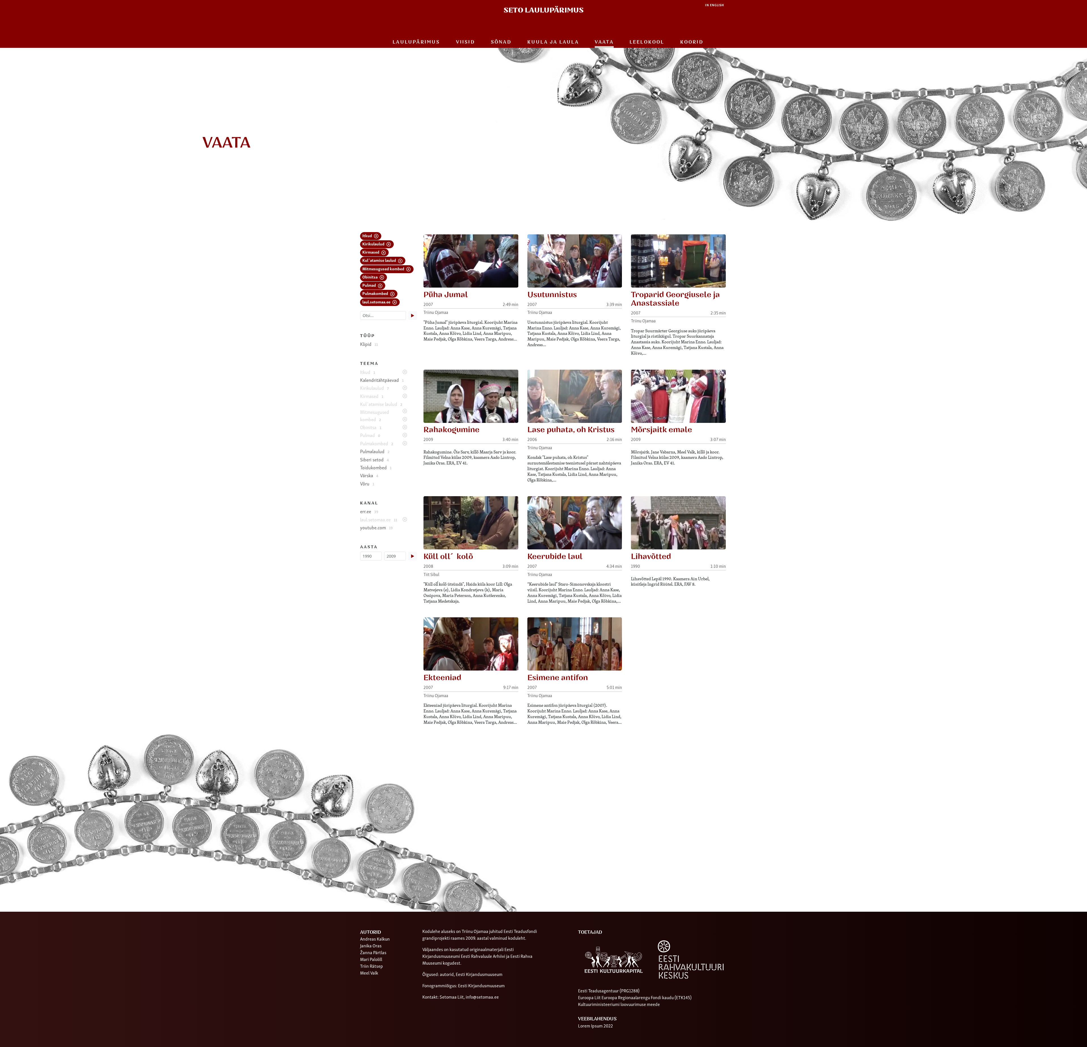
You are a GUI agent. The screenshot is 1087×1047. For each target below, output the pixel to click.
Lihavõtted (651, 556)
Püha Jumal (445, 295)
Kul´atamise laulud (379, 260)
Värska (369, 475)
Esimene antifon (557, 678)
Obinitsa (370, 277)
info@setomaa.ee (482, 997)
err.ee (369, 511)
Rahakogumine (451, 430)
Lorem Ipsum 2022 (595, 1025)
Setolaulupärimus (544, 10)
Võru (367, 483)
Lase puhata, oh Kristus (571, 430)
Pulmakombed (375, 293)
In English (714, 5)
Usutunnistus (552, 295)
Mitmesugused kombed (383, 268)
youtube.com (376, 527)
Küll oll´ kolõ (448, 556)
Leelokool (647, 42)
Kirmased (371, 252)
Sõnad (501, 42)
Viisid (465, 42)
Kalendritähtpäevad (382, 380)
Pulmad (369, 285)
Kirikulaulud (373, 244)
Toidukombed (375, 467)
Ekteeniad (442, 678)
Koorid (691, 42)
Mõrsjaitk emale (661, 430)
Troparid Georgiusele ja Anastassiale (675, 299)
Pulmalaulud (375, 451)
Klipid (369, 344)
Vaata (604, 42)
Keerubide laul (555, 556)
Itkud (367, 235)
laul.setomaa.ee (376, 302)
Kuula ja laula (553, 42)
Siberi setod (374, 459)
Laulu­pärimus (416, 42)
